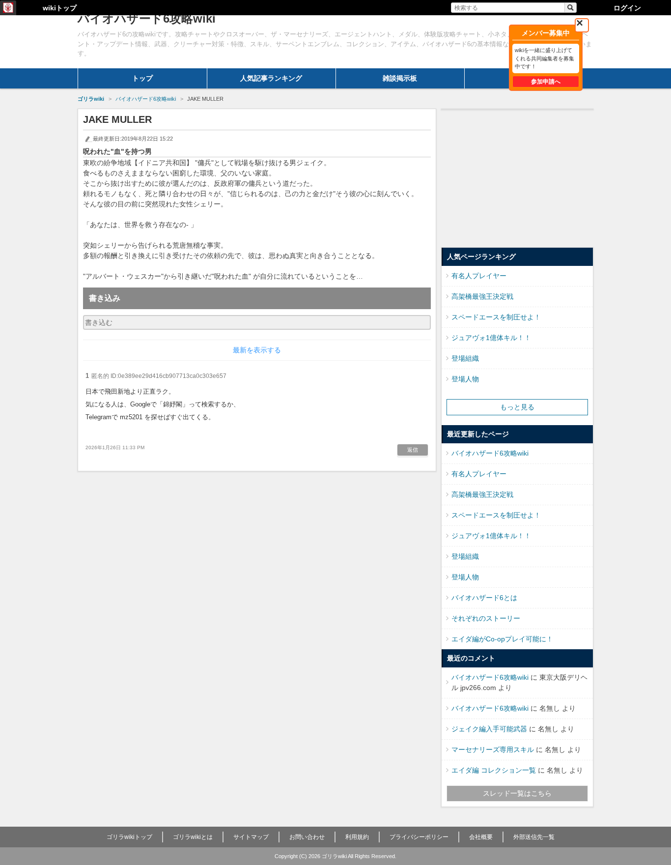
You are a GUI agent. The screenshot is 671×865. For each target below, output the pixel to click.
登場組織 (465, 358)
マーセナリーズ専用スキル (492, 749)
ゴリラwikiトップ (129, 837)
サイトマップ (251, 837)
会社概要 (481, 837)
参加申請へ (545, 81)
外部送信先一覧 (534, 837)
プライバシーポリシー (419, 837)
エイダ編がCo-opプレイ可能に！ (502, 639)
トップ (142, 78)
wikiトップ (60, 8)
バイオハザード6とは (484, 598)
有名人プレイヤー (478, 276)
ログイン (627, 8)
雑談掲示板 (400, 78)
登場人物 (465, 379)
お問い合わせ (307, 837)
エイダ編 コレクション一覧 (493, 770)
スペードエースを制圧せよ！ (496, 317)
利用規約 (357, 837)
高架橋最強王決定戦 (482, 296)
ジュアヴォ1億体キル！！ (491, 338)
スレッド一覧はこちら (517, 793)
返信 (412, 450)
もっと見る (517, 407)
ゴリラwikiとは (193, 837)
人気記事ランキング (271, 78)
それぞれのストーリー (485, 618)
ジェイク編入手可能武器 (489, 729)
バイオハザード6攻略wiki (490, 453)
